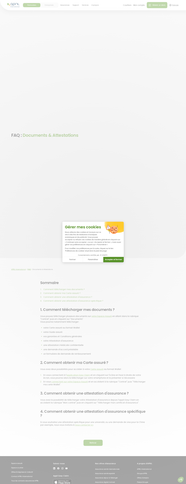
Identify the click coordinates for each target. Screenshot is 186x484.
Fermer (72, 259)
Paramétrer (93, 259)
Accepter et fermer (113, 259)
